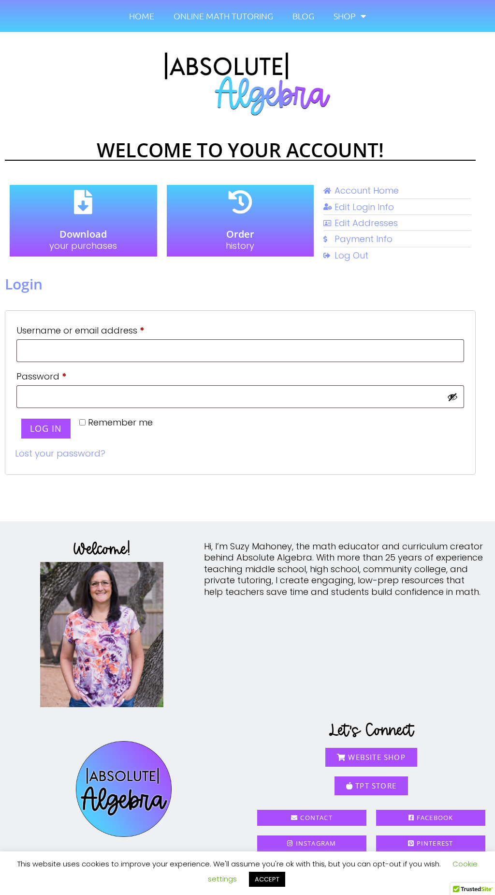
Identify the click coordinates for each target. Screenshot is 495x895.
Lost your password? (60, 453)
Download (83, 234)
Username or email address (99, 329)
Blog (303, 15)
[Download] (83, 202)
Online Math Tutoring (223, 15)
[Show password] (452, 397)
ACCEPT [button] (267, 879)
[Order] (240, 202)
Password (60, 375)
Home (141, 15)
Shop (345, 15)
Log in (46, 428)
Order (240, 234)
